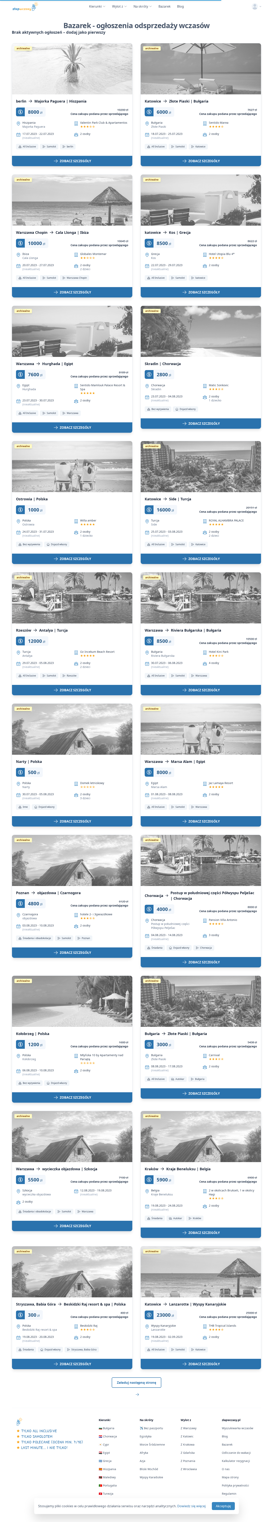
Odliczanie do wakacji (236, 1453)
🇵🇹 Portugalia (108, 1485)
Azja (142, 1461)
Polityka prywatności (235, 1485)
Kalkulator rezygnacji (236, 1461)
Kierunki (95, 6)
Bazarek (164, 6)
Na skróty (141, 6)
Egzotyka (145, 1436)
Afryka (144, 1453)
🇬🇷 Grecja (105, 1461)
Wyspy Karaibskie (151, 1477)
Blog (180, 6)
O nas (226, 1469)
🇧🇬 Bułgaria (106, 1428)
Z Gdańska (188, 1453)
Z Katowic (187, 1436)
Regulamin (229, 1493)
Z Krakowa (187, 1444)
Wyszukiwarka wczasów (237, 1428)
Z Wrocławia (189, 1469)
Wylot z (117, 6)
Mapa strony (230, 1477)
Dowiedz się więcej (191, 1506)
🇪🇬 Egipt (104, 1453)
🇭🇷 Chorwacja (108, 1436)
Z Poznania (188, 1461)
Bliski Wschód (149, 1469)
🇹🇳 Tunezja (106, 1493)
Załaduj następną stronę (136, 1382)
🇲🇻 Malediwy (107, 1477)
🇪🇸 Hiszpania (107, 1469)
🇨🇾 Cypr (104, 1444)
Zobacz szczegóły (75, 161)
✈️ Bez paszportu (151, 1428)
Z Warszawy (188, 1428)
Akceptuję (223, 1506)
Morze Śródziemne (152, 1444)
